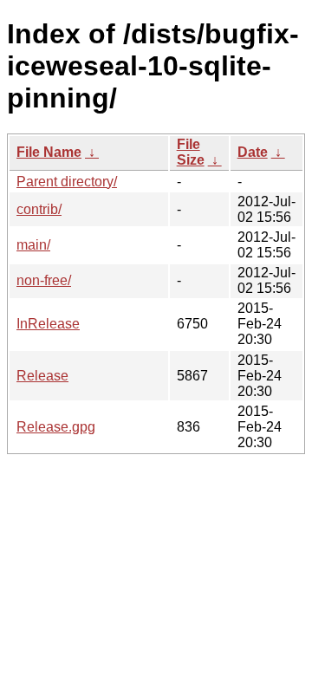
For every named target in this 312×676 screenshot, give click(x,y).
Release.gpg (55, 426)
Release (42, 375)
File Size (191, 152)
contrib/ (39, 209)
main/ (33, 244)
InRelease (48, 323)
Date (252, 152)
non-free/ (43, 280)
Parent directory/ (66, 181)
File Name (48, 152)
